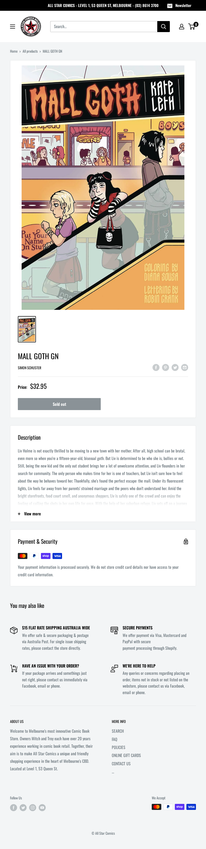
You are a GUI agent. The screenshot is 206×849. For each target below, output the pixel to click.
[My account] (181, 26)
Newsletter (183, 5)
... (113, 772)
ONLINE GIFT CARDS (126, 755)
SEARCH (118, 731)
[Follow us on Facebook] (13, 807)
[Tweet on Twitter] (175, 367)
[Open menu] (12, 27)
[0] (192, 27)
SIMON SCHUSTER (29, 367)
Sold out (59, 404)
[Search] (163, 26)
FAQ (114, 739)
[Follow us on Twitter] (23, 807)
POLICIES (118, 747)
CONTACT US (121, 764)
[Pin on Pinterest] (165, 367)
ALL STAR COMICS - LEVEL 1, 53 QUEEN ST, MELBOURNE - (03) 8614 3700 (103, 5)
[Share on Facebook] (156, 367)
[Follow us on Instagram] (32, 807)
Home (14, 51)
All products (30, 51)
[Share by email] (184, 367)
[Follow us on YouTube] (42, 807)
